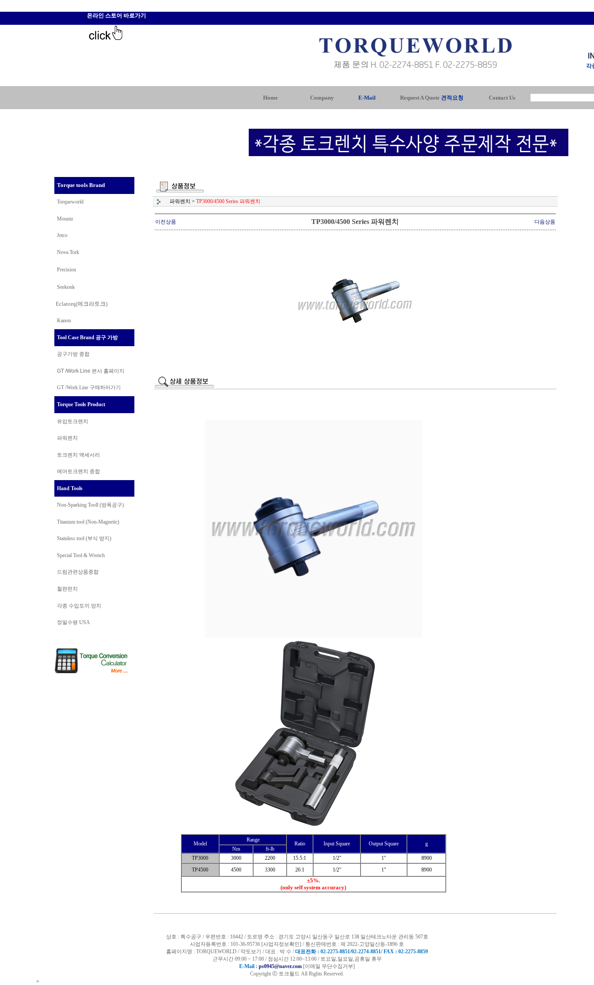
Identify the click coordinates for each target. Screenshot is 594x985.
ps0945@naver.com (280, 966)
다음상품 (544, 222)
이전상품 (165, 222)
